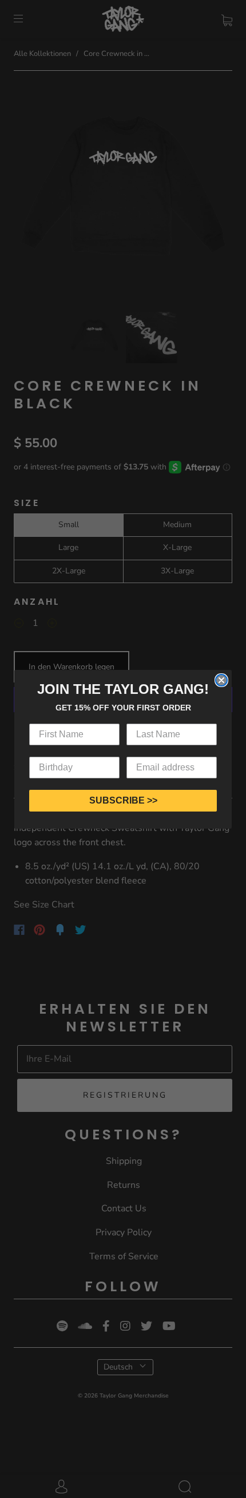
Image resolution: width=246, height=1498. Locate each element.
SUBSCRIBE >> (123, 800)
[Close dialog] (221, 680)
